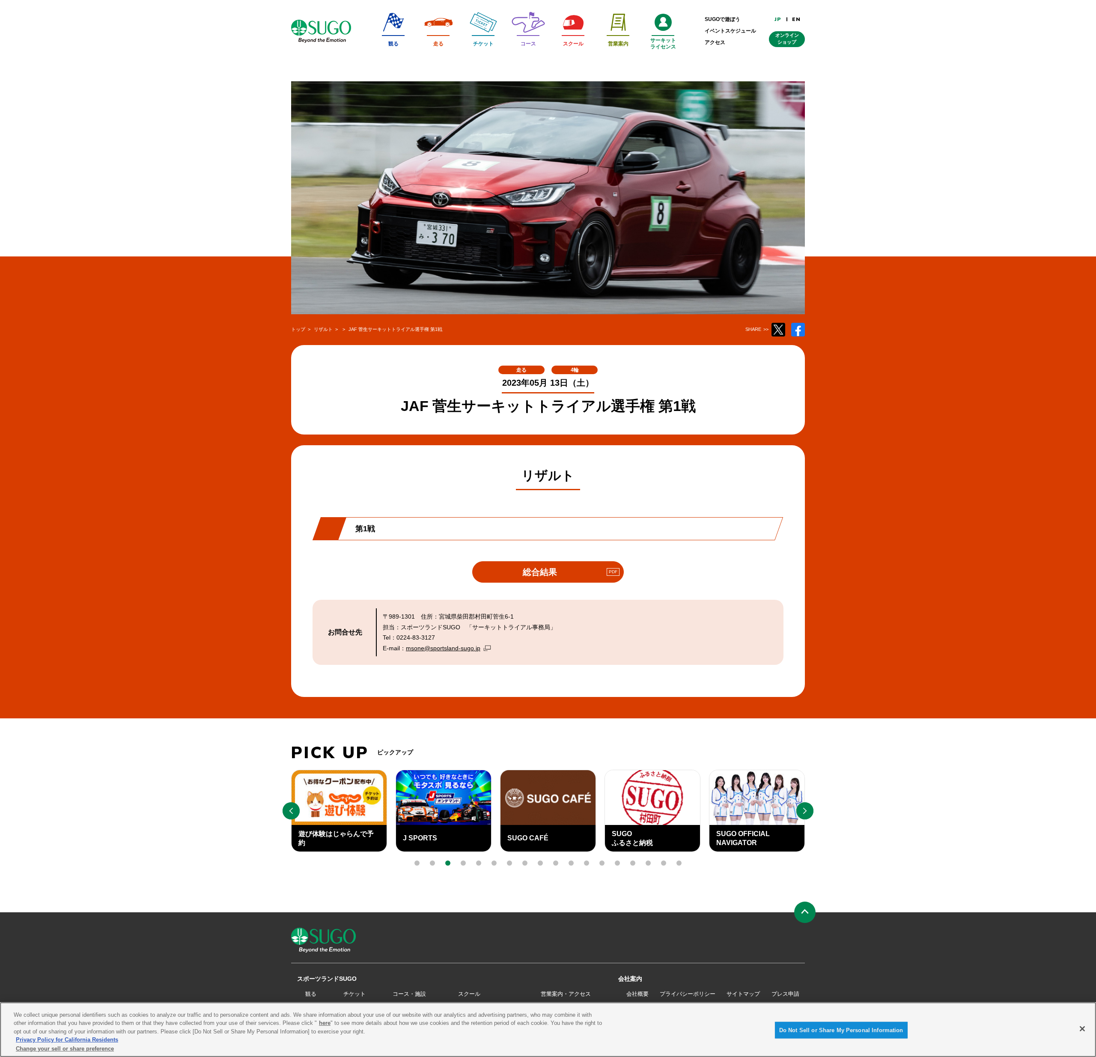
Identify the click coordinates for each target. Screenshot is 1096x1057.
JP (777, 19)
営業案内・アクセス (566, 994)
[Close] (1082, 1028)
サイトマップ (743, 994)
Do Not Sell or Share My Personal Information (841, 1030)
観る (310, 994)
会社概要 (637, 994)
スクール (469, 994)
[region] (548, 1029)
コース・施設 (409, 994)
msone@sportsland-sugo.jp (443, 648)
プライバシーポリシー (687, 994)
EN (796, 19)
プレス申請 (785, 994)
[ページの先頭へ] (805, 912)
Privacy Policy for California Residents (67, 1040)
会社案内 (630, 978)
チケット (354, 994)
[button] (417, 863)
